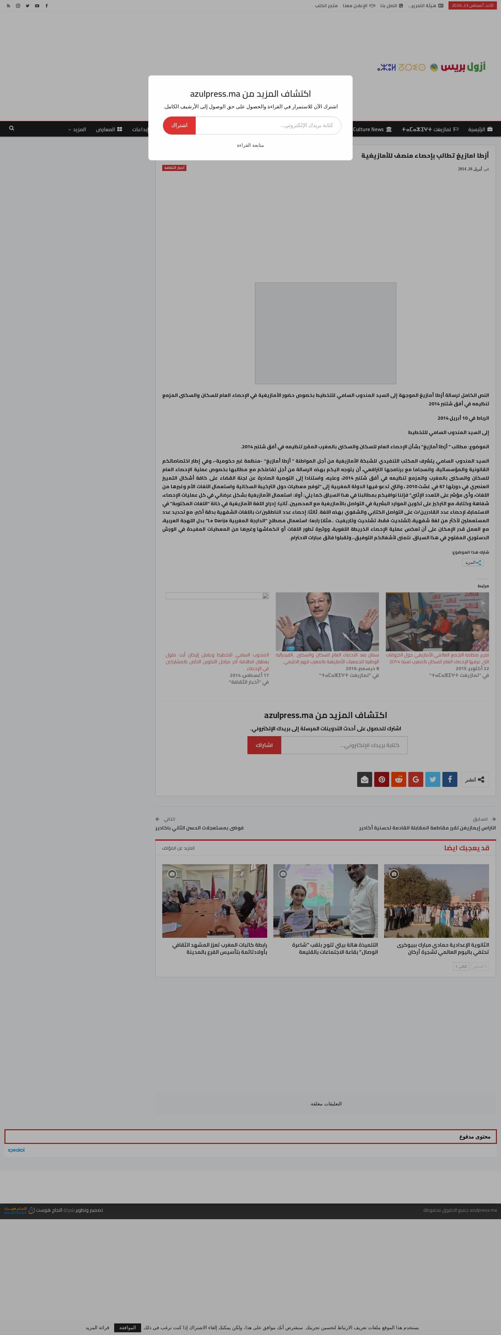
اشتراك (179, 125)
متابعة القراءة (250, 145)
